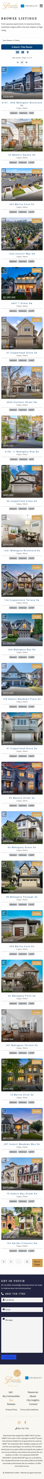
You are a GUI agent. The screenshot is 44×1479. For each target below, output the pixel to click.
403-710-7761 (15, 1293)
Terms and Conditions (29, 1409)
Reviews (11, 1404)
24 (22, 62)
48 (26, 62)
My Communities (11, 1396)
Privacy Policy (11, 1409)
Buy (11, 1400)
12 (17, 62)
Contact (33, 1404)
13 (27, 1261)
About (33, 1396)
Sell (11, 1392)
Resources (33, 1392)
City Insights (33, 1400)
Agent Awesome (35, 1473)
